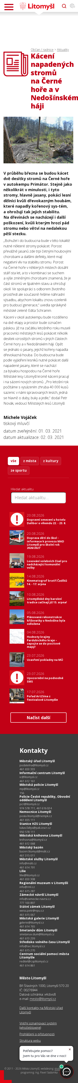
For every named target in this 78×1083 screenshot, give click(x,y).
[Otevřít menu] (8, 7)
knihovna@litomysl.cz (33, 839)
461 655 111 (27, 820)
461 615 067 (27, 915)
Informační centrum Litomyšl (42, 773)
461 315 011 (27, 855)
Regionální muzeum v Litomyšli (44, 883)
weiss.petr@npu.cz (32, 910)
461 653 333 (27, 769)
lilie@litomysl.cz (30, 875)
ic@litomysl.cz (28, 777)
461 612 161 (27, 781)
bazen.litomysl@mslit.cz (35, 851)
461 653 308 (27, 879)
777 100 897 (27, 903)
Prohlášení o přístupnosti (37, 1034)
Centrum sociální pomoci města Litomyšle (44, 955)
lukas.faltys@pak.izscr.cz (35, 827)
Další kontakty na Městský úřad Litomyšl (41, 1010)
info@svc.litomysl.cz (32, 946)
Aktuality (63, 50)
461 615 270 (27, 950)
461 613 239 (27, 938)
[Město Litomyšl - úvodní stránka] (37, 6)
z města (29, 461)
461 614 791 (27, 867)
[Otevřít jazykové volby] (72, 6)
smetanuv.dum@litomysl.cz (37, 934)
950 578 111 (27, 832)
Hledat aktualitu (22, 489)
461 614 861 (27, 965)
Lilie (23, 871)
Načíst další (38, 717)
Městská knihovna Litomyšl (41, 835)
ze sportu (19, 470)
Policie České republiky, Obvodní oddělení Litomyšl (45, 798)
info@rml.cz (27, 887)
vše (13, 461)
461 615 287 (27, 891)
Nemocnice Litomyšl (35, 812)
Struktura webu (30, 1041)
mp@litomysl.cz (29, 789)
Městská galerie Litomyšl (39, 918)
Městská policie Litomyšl (39, 785)
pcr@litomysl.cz (30, 804)
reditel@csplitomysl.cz (34, 961)
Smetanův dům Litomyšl (38, 930)
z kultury (50, 461)
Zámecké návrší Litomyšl (39, 895)
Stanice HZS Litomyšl (36, 824)
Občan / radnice (42, 50)
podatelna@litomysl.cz (34, 765)
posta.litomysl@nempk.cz (36, 816)
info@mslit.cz (28, 863)
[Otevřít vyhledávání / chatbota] (64, 6)
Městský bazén (31, 847)
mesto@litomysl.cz (43, 999)
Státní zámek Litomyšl (37, 906)
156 (22, 793)
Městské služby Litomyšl (39, 859)
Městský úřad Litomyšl (37, 761)
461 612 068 (27, 843)
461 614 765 (27, 926)
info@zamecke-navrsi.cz (35, 899)
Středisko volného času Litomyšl (45, 942)
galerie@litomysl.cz (32, 922)
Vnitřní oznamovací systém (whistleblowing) (38, 1025)
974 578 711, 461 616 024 (36, 808)
